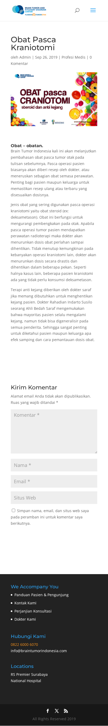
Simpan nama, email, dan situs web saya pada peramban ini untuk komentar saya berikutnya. (50, 517)
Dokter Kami (25, 619)
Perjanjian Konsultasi (33, 611)
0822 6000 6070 (24, 644)
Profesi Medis (73, 57)
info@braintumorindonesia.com (39, 650)
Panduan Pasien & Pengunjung (41, 594)
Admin (25, 57)
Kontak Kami (25, 602)
